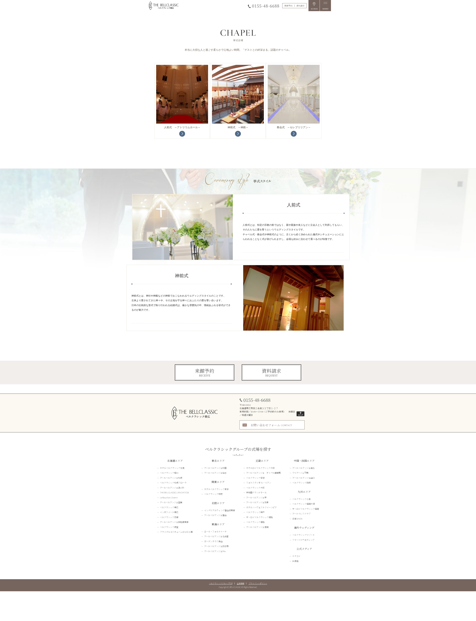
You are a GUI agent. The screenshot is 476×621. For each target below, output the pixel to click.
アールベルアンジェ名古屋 (216, 536)
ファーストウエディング (303, 539)
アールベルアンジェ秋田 (215, 467)
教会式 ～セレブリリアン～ (294, 127)
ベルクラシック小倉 (301, 498)
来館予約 (288, 5)
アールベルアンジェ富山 (215, 515)
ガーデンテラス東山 (213, 541)
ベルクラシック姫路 (255, 521)
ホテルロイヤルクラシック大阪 (260, 467)
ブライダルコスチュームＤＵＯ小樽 (176, 531)
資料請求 (300, 5)
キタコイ (296, 555)
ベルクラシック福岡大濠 (303, 503)
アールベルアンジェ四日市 (216, 546)
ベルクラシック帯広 (169, 507)
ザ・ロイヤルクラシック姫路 (259, 517)
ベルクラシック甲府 (213, 493)
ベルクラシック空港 (255, 477)
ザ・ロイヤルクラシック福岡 (305, 508)
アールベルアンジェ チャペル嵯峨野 (263, 472)
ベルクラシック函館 (169, 517)
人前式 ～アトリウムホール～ (182, 127)
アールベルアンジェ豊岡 (257, 526)
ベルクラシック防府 (301, 482)
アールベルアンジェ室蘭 (171, 502)
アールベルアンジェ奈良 (257, 502)
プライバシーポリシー (258, 583)
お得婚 (295, 560)
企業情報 (240, 583)
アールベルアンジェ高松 (303, 467)
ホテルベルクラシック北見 (172, 467)
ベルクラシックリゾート (303, 534)
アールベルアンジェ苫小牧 (172, 487)
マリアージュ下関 (300, 472)
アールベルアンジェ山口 (303, 477)
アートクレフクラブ (301, 513)
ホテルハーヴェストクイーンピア (261, 507)
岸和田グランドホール (256, 492)
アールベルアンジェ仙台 (215, 472)
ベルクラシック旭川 (169, 472)
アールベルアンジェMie (215, 551)
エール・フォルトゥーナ (215, 531)
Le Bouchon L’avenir (169, 497)
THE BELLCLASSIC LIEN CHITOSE (174, 492)
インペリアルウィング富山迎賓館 (219, 510)
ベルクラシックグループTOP (221, 583)
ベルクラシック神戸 (255, 512)
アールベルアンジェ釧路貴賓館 (174, 521)
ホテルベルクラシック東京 (216, 489)
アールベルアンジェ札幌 (171, 477)
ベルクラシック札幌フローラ (173, 482)
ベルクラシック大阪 (255, 487)
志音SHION (297, 518)
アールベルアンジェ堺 (256, 497)
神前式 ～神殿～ (238, 127)
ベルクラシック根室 (169, 526)
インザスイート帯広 (169, 512)
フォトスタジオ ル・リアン (258, 482)
